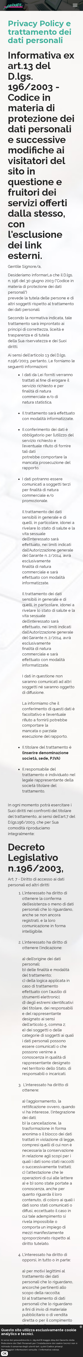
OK (4, 1353)
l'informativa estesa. (49, 1349)
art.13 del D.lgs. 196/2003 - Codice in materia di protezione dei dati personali (41, 97)
